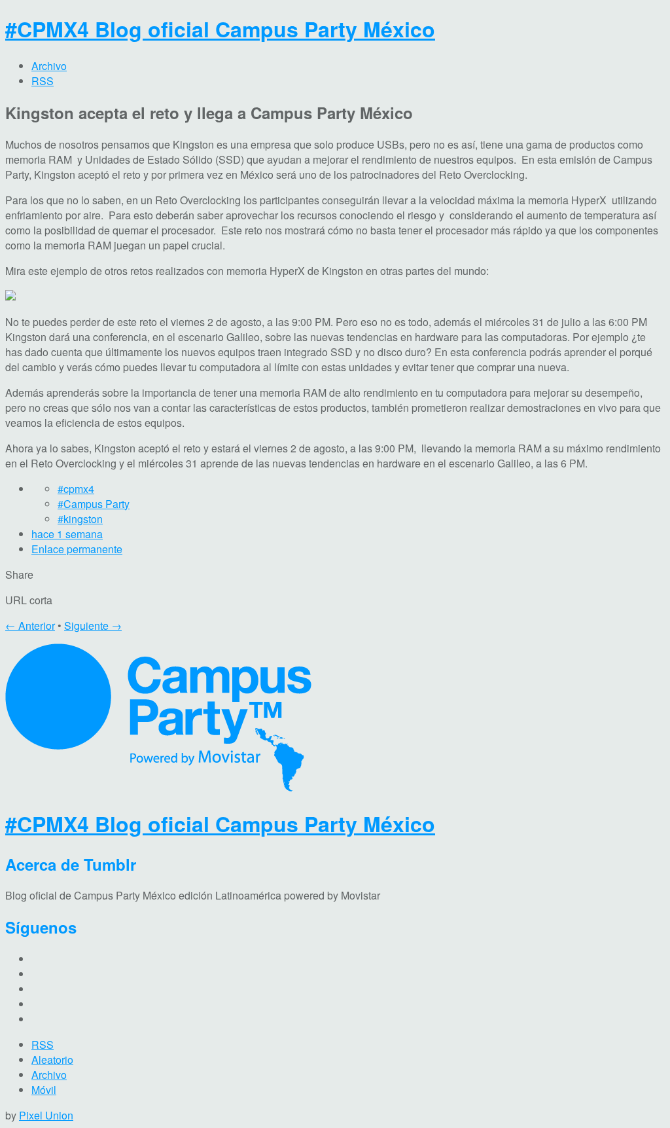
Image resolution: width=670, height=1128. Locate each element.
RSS (42, 1044)
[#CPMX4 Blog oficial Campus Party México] (158, 787)
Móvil (43, 1089)
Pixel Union (46, 1115)
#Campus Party (94, 503)
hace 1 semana (67, 533)
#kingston (80, 518)
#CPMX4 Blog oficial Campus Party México (220, 29)
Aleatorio (52, 1059)
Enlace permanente (76, 548)
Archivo (49, 1074)
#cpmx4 (76, 488)
